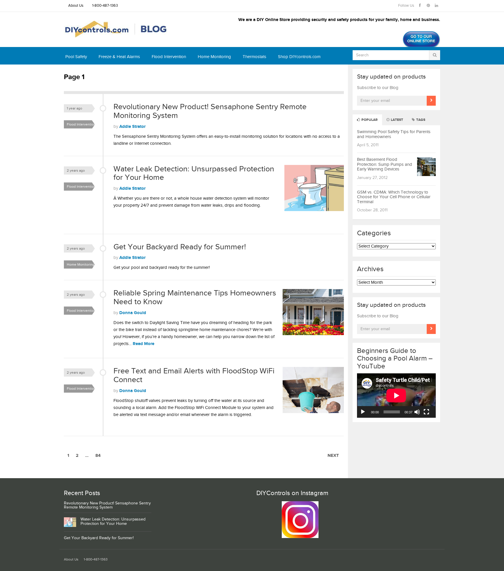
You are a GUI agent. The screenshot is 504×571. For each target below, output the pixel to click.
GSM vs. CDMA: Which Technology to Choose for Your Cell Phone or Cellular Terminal (393, 197)
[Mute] (417, 412)
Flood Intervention (169, 56)
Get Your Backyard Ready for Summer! (179, 247)
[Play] (363, 412)
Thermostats (254, 56)
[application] (396, 395)
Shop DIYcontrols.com (299, 56)
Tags (420, 120)
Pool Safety (76, 56)
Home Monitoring (214, 56)
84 (98, 455)
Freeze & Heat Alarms (119, 56)
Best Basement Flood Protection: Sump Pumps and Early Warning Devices (384, 164)
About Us (75, 6)
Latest (396, 120)
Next (333, 455)
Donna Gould (132, 313)
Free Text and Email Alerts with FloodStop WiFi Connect (193, 375)
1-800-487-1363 (105, 6)
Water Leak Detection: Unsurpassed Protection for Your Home (193, 173)
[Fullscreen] (426, 412)
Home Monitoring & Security (82, 265)
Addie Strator (132, 126)
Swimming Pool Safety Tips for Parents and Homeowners (393, 134)
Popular (369, 120)
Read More (143, 344)
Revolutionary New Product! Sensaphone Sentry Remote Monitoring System (210, 111)
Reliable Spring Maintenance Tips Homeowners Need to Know (194, 297)
